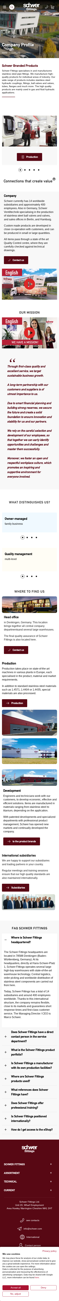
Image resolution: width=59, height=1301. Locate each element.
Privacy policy (49, 1251)
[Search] (11, 7)
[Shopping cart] (54, 7)
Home (4, 53)
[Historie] (34, 170)
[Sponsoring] (38, 170)
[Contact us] (46, 7)
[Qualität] (25, 170)
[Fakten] (29, 170)
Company (16, 53)
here (37, 1277)
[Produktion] (20, 170)
